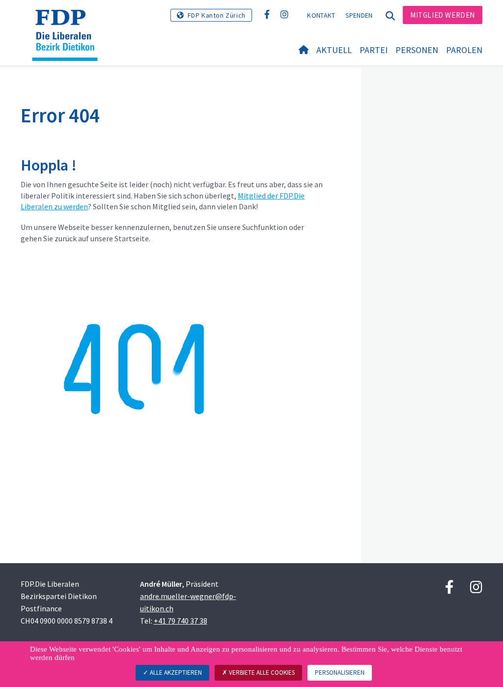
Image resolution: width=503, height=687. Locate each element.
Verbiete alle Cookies (261, 672)
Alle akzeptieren (175, 672)
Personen (416, 50)
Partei (374, 50)
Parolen (464, 50)
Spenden (359, 15)
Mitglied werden (442, 15)
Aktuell (334, 50)
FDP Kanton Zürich (217, 15)
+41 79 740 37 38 (180, 621)
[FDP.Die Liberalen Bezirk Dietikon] (68, 22)
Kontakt (321, 15)
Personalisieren (339, 672)
